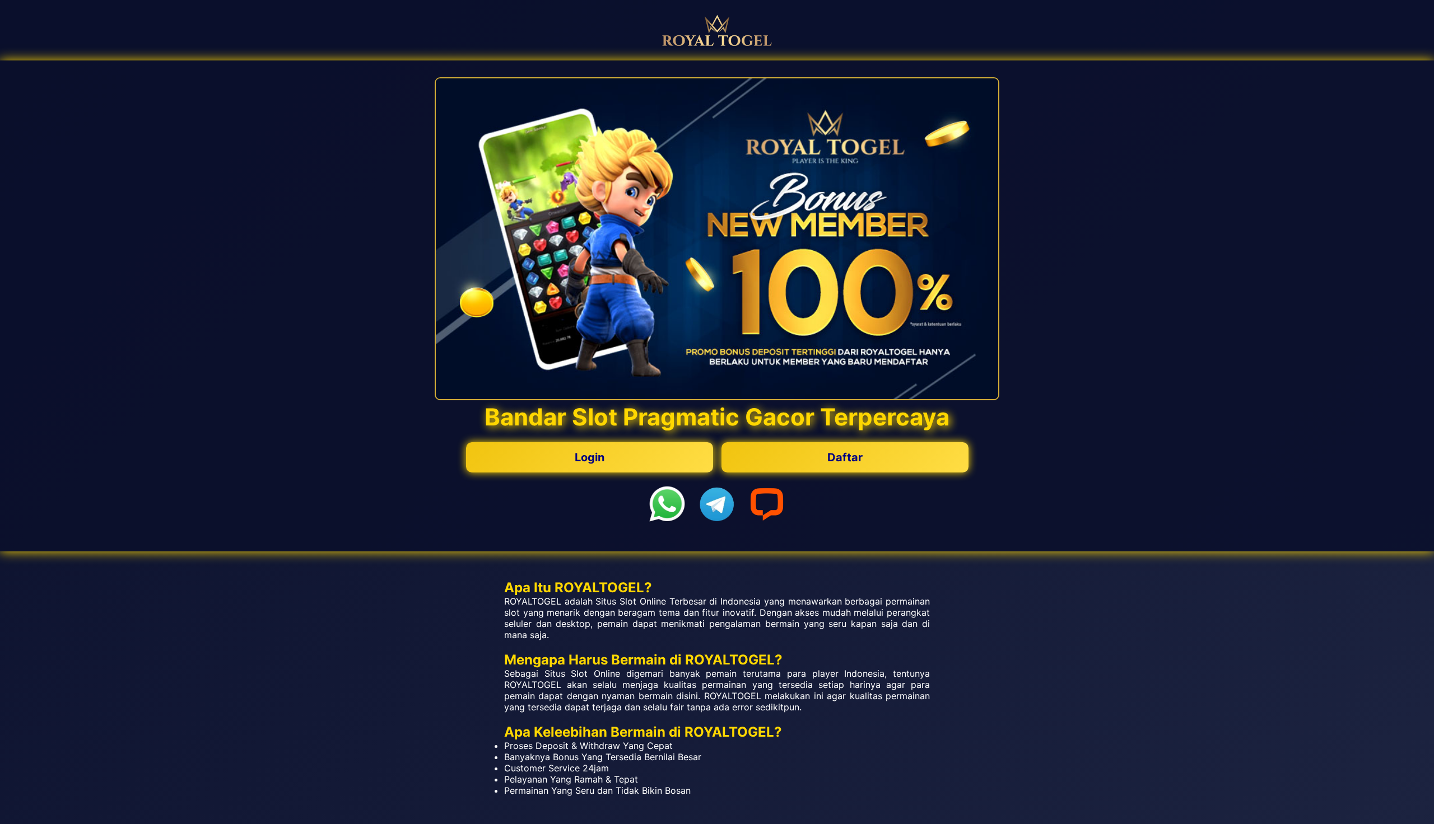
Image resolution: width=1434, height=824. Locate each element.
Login (589, 457)
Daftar (845, 457)
